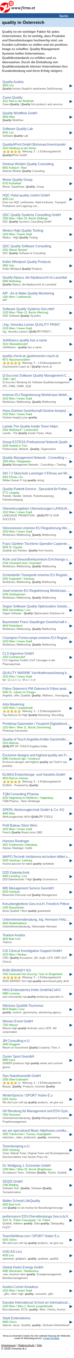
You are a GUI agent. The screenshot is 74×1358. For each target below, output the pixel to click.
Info (39, 1345)
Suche (63, 16)
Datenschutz (26, 1345)
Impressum (8, 1345)
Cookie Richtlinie (51, 1338)
